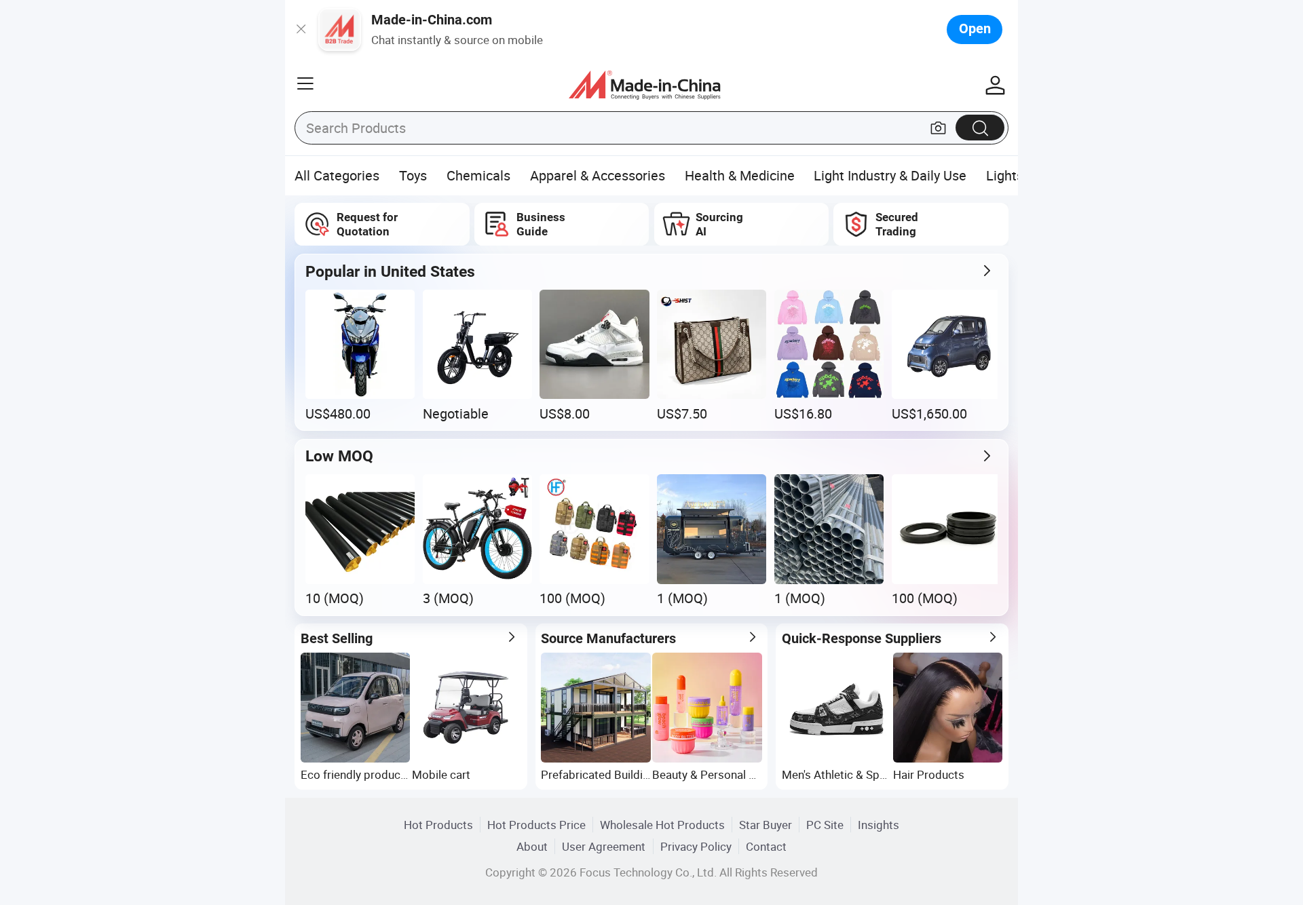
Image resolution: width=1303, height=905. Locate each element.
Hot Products (438, 824)
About (532, 846)
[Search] (980, 127)
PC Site (825, 824)
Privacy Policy (696, 846)
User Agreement (603, 846)
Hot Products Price (536, 824)
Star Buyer (765, 824)
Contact (766, 846)
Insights (878, 824)
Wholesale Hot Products (662, 824)
